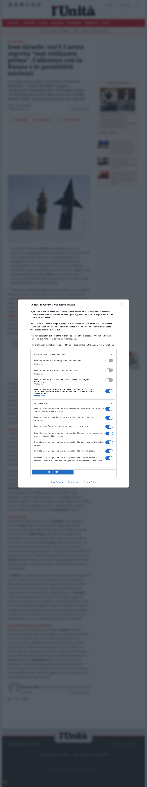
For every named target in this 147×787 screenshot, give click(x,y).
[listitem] (73, 354)
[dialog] (73, 393)
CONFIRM (53, 472)
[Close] (123, 305)
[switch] (109, 360)
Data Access (73, 482)
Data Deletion (57, 482)
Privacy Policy (90, 482)
